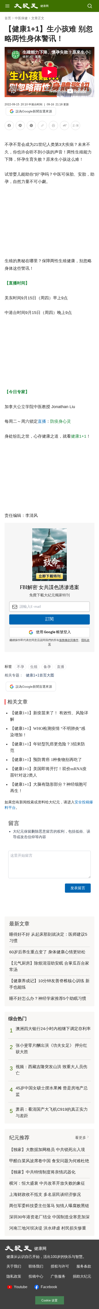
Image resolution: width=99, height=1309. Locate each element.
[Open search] (89, 6)
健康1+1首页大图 (40, 675)
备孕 (47, 667)
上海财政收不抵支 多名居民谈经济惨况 (45, 1194)
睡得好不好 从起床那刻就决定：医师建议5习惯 (48, 937)
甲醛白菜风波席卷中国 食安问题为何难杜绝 (49, 1161)
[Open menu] (7, 6)
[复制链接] (42, 125)
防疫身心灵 (60, 421)
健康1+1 (78, 436)
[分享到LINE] (20, 126)
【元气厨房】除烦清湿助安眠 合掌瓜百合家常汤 (49, 966)
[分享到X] (31, 126)
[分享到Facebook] (9, 126)
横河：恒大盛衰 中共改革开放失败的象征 (47, 1183)
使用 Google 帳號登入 (53, 632)
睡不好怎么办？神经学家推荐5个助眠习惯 (47, 998)
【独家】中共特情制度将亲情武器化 (42, 1172)
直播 (42, 421)
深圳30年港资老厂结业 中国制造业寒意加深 (49, 1217)
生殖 (34, 667)
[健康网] (26, 6)
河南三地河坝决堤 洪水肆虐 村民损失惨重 (47, 1228)
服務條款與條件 (69, 640)
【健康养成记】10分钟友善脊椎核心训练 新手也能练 (49, 984)
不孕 (20, 667)
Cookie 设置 (49, 1300)
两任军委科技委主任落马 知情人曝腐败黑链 (49, 1205)
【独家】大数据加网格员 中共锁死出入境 (47, 1149)
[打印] (53, 126)
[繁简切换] (75, 126)
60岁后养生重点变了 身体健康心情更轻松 (47, 952)
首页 (8, 18)
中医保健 (21, 18)
